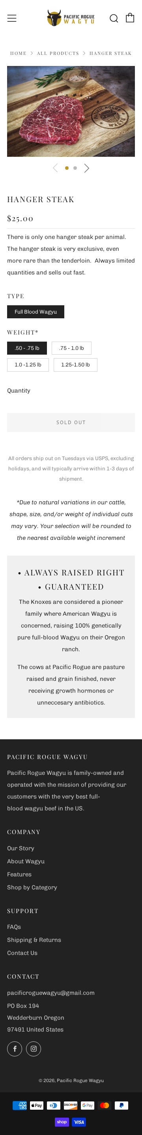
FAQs (14, 926)
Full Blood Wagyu (36, 311)
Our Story (20, 848)
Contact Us (22, 952)
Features (19, 874)
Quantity (18, 390)
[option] (71, 111)
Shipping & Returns (34, 939)
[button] (67, 168)
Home (18, 53)
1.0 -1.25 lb (28, 364)
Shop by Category (32, 887)
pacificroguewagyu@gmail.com (51, 992)
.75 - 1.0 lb (71, 348)
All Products (58, 53)
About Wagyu (26, 861)
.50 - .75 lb (27, 348)
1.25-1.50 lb (75, 364)
